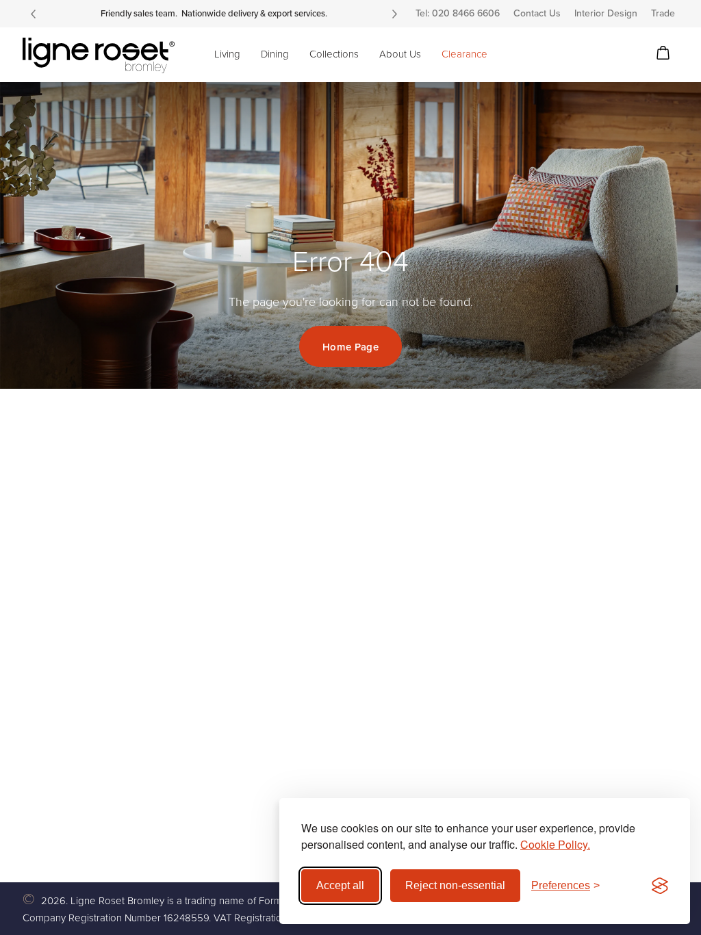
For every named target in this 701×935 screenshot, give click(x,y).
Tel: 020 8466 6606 (458, 13)
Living (227, 54)
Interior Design (605, 13)
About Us (400, 54)
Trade (663, 13)
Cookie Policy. (555, 844)
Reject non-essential (455, 885)
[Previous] (33, 13)
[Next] (394, 13)
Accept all (340, 885)
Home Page (350, 347)
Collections (334, 54)
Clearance (464, 54)
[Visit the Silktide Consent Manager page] (660, 886)
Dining (275, 54)
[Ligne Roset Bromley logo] (99, 55)
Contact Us (537, 13)
